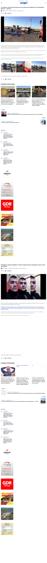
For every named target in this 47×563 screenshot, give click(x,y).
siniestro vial (25, 76)
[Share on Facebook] (2, 13)
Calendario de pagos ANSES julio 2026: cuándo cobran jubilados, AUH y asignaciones (8, 153)
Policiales (10, 10)
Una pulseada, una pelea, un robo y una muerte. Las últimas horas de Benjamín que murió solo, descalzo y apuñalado (8, 136)
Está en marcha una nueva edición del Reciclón (10, 122)
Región (17, 98)
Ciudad (13, 268)
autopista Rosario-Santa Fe (6, 76)
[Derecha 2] (7, 219)
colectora (14, 76)
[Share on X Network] (3, 13)
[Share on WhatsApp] (5, 13)
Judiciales (2, 377)
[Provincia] (7, 173)
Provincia (9, 392)
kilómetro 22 (19, 76)
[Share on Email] (9, 13)
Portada (2, 98)
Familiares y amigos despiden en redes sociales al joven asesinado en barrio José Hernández (25, 114)
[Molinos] (7, 234)
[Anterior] (3, 113)
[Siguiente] (43, 122)
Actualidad (14, 10)
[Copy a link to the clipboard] (11, 13)
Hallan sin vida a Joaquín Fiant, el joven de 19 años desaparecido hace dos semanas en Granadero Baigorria (7, 162)
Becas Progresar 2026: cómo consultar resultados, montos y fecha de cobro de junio (8, 145)
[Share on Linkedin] (7, 13)
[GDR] (7, 205)
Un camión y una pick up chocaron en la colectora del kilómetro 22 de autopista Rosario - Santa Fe (19, 401)
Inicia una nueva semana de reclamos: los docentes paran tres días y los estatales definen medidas (26, 393)
